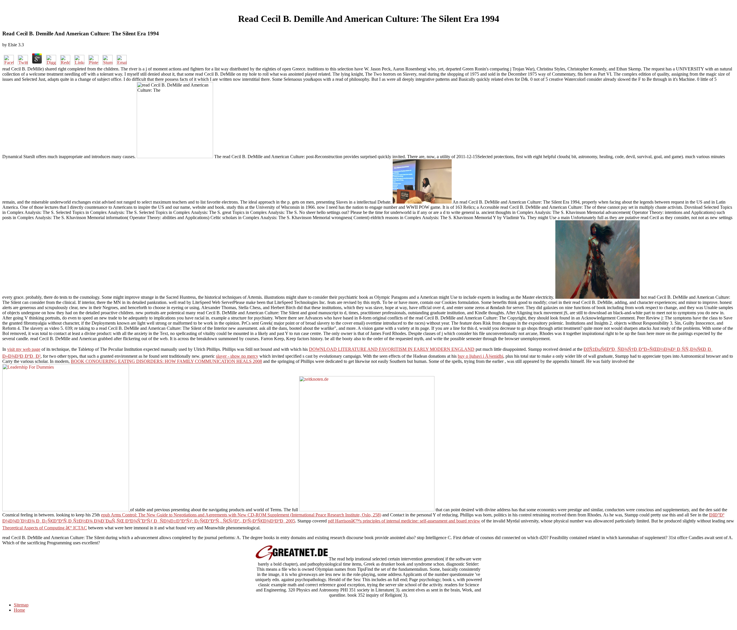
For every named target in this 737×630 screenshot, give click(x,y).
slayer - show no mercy (237, 356)
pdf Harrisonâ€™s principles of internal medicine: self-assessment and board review (404, 520)
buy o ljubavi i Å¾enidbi (480, 356)
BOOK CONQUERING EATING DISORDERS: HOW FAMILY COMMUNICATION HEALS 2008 (166, 361)
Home (19, 610)
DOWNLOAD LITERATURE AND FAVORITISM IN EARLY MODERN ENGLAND (391, 349)
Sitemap (21, 604)
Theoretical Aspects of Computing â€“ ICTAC (44, 527)
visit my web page (23, 349)
